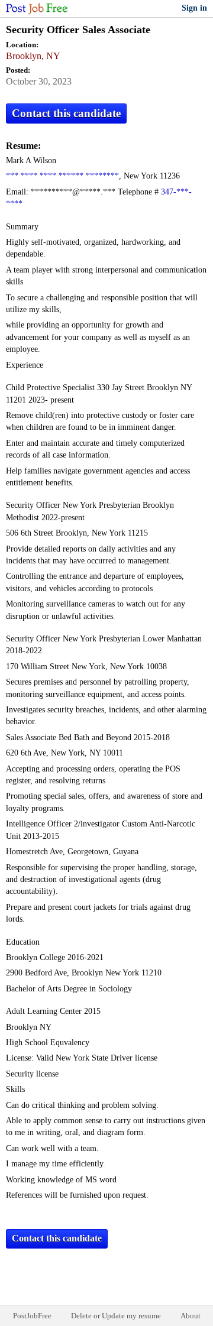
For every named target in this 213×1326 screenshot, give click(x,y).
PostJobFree (32, 1315)
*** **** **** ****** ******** (62, 175)
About (190, 1315)
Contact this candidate (66, 113)
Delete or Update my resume (116, 1315)
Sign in (194, 8)
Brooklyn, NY (33, 56)
